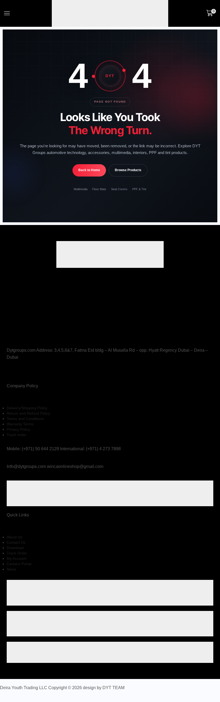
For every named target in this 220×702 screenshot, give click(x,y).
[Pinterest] (21, 374)
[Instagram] (16, 374)
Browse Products (128, 170)
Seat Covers (119, 189)
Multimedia (80, 189)
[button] (7, 13)
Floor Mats (99, 189)
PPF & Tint (139, 189)
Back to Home (89, 170)
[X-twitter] (10, 374)
